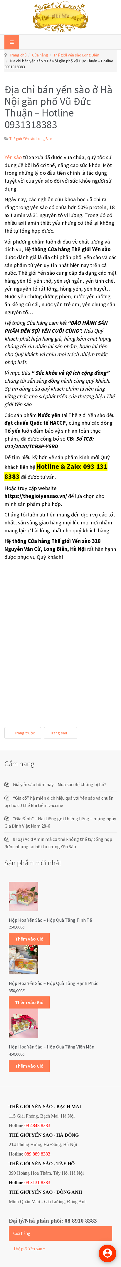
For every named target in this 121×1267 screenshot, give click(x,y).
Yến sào (13, 157)
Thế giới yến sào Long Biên (76, 55)
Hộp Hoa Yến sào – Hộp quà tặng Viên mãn (51, 1047)
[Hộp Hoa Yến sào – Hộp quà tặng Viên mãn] (23, 1022)
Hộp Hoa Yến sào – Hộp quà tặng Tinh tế (50, 920)
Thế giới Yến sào (27, 1248)
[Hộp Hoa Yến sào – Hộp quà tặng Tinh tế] (23, 895)
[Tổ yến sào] (60, 17)
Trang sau (59, 733)
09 (26, 1182)
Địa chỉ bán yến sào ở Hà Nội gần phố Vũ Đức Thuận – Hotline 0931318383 (58, 107)
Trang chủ (18, 55)
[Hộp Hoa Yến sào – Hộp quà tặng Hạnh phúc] (23, 959)
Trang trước (24, 733)
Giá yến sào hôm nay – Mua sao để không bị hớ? (59, 784)
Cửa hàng (40, 55)
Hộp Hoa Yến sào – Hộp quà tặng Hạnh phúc (53, 983)
